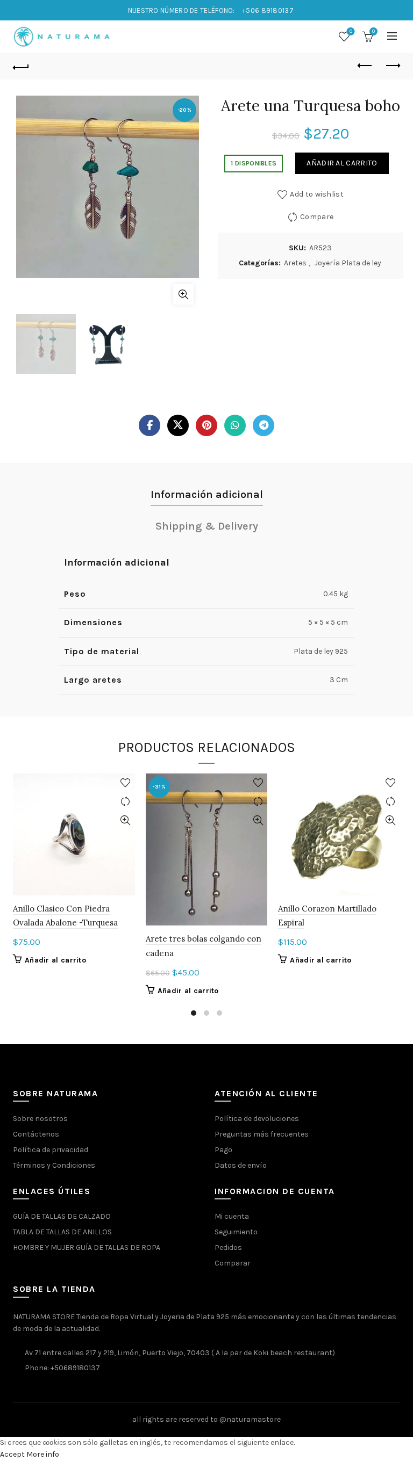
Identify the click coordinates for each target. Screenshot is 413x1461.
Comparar (233, 1263)
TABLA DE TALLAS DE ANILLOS (62, 1231)
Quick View (125, 820)
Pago (223, 1149)
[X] (178, 425)
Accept (12, 1454)
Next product (392, 66)
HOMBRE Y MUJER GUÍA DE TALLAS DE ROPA (86, 1247)
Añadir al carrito (342, 163)
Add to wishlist (317, 194)
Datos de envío (241, 1165)
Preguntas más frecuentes (262, 1134)
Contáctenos (36, 1134)
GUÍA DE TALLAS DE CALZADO (62, 1216)
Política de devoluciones (257, 1118)
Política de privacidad (50, 1149)
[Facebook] (149, 425)
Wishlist (351, 31)
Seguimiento (236, 1231)
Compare (316, 216)
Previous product (365, 66)
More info (42, 1454)
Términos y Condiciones (54, 1165)
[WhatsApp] (235, 425)
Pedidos (228, 1247)
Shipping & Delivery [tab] (206, 526)
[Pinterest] (206, 425)
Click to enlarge (183, 294)
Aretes (295, 262)
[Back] (21, 66)
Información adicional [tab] (207, 494)
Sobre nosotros (40, 1118)
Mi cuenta (232, 1216)
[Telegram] (263, 425)
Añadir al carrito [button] (55, 960)
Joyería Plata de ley (348, 262)
